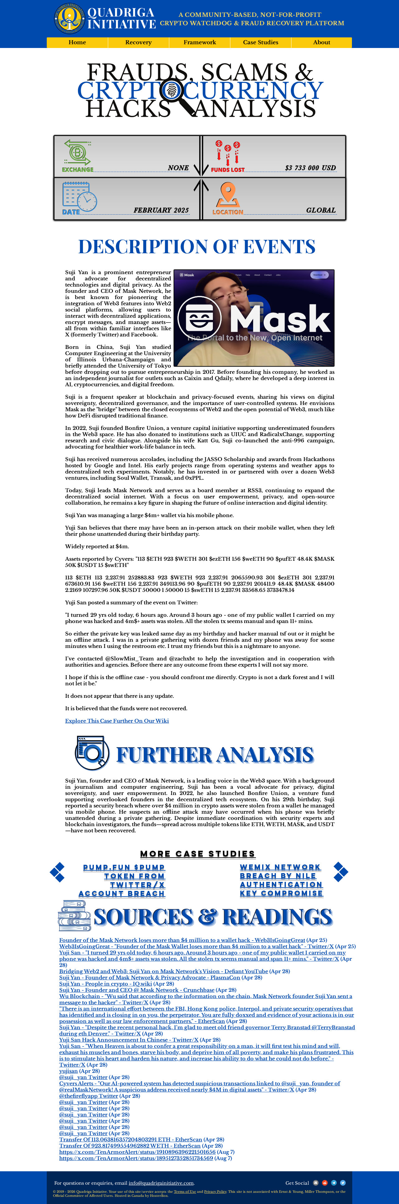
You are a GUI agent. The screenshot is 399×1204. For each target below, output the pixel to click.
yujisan (68, 1071)
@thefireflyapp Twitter (88, 1096)
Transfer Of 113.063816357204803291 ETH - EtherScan (130, 1139)
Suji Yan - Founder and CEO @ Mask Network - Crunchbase (136, 990)
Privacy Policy (215, 1192)
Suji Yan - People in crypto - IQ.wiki (105, 984)
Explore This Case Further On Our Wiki (117, 721)
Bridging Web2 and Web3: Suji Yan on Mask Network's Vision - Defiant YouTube (163, 971)
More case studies (198, 853)
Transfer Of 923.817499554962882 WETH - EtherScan (130, 1146)
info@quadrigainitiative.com (161, 1183)
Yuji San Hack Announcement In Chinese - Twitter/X (129, 1040)
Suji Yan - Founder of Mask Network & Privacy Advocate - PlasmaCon (149, 977)
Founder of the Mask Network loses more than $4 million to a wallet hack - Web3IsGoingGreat (182, 940)
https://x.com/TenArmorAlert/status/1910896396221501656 (137, 1152)
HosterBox (159, 1196)
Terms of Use (185, 1192)
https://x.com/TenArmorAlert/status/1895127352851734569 (136, 1158)
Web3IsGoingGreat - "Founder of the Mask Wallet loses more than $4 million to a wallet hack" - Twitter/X (196, 946)
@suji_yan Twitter (83, 1077)
